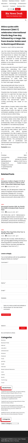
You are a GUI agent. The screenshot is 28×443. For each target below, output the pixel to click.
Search (3, 326)
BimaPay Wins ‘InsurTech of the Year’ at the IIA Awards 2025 (13, 232)
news (9, 147)
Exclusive (3, 353)
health (23, 1)
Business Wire (21, 6)
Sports (2, 377)
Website (3, 298)
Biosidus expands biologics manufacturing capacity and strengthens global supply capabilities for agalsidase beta (12, 397)
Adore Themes (14, 441)
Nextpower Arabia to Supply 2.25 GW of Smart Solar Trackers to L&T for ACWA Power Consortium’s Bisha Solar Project (13, 182)
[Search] (25, 20)
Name (3, 283)
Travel (2, 382)
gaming (3, 361)
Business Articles (14, 1)
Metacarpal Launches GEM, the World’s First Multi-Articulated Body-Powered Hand (13, 208)
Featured (3, 356)
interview (3, 366)
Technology (12, 3)
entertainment (4, 350)
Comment (4, 262)
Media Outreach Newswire (8, 369)
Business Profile (5, 342)
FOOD (2, 358)
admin (2, 186)
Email (3, 290)
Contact (12, 6)
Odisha (3, 374)
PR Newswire (22, 3)
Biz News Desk (14, 13)
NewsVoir (5, 6)
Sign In (18, 9)
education (4, 3)
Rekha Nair (20, 47)
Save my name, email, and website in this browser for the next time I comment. (15, 307)
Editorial (3, 345)
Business (4, 1)
